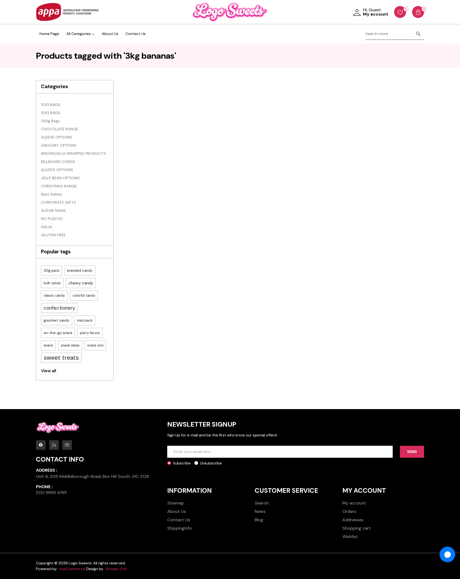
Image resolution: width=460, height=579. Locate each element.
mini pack (84, 320)
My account (354, 503)
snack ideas (70, 345)
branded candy (80, 270)
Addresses (352, 520)
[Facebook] (41, 445)
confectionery (59, 308)
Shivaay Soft (116, 568)
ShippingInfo (179, 528)
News (260, 511)
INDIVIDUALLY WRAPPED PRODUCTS (73, 153)
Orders (349, 511)
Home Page (49, 33)
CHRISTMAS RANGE (59, 186)
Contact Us (136, 33)
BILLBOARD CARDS (58, 161)
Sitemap (175, 503)
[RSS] (54, 445)
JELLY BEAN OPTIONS (60, 177)
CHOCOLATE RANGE (59, 129)
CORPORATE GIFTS (58, 202)
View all (48, 371)
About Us (110, 33)
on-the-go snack (58, 332)
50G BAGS (50, 112)
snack (48, 345)
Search (262, 503)
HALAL (47, 226)
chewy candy (81, 283)
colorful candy (84, 295)
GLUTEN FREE (53, 234)
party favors (90, 333)
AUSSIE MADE (53, 210)
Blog (259, 520)
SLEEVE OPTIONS (56, 137)
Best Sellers (51, 194)
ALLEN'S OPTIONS (57, 169)
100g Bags (50, 120)
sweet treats (61, 358)
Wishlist (350, 536)
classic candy (54, 295)
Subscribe (181, 463)
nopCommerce (72, 568)
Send (412, 451)
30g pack (51, 270)
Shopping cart (356, 528)
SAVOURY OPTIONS (58, 145)
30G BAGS (50, 104)
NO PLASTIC (52, 218)
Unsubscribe (211, 463)
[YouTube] (67, 445)
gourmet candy (56, 320)
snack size (95, 345)
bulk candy (52, 283)
